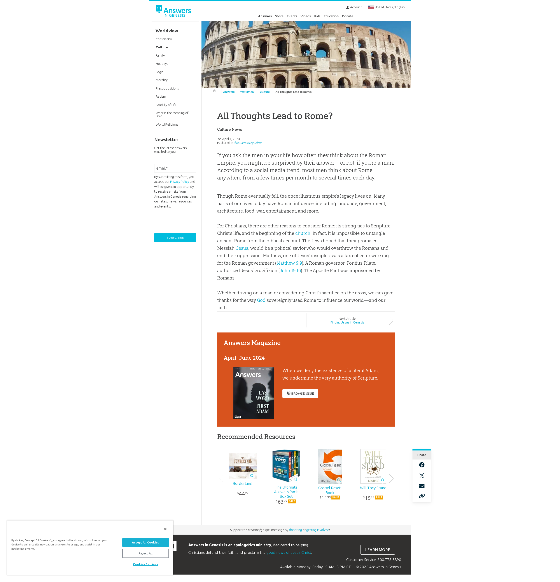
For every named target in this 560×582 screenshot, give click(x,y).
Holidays (162, 63)
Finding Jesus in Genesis (347, 322)
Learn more (377, 550)
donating (295, 530)
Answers (265, 16)
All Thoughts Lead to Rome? (293, 91)
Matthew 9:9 (289, 263)
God (261, 300)
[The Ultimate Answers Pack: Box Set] (286, 466)
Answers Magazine (247, 142)
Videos (306, 16)
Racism (161, 96)
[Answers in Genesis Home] (174, 12)
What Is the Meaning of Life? (172, 114)
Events (292, 16)
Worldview (247, 91)
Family (160, 55)
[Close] (165, 529)
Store (279, 16)
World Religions (167, 124)
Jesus (242, 248)
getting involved (317, 530)
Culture (265, 91)
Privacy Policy (179, 181)
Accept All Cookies (145, 542)
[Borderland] (242, 466)
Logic (159, 72)
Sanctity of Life (166, 105)
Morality (162, 80)
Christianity (164, 39)
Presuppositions (167, 88)
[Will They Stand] (373, 466)
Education (331, 16)
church (302, 233)
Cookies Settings (145, 564)
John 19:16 (290, 270)
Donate (347, 16)
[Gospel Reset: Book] (329, 466)
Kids (317, 16)
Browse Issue (302, 393)
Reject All (145, 553)
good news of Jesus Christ (288, 552)
